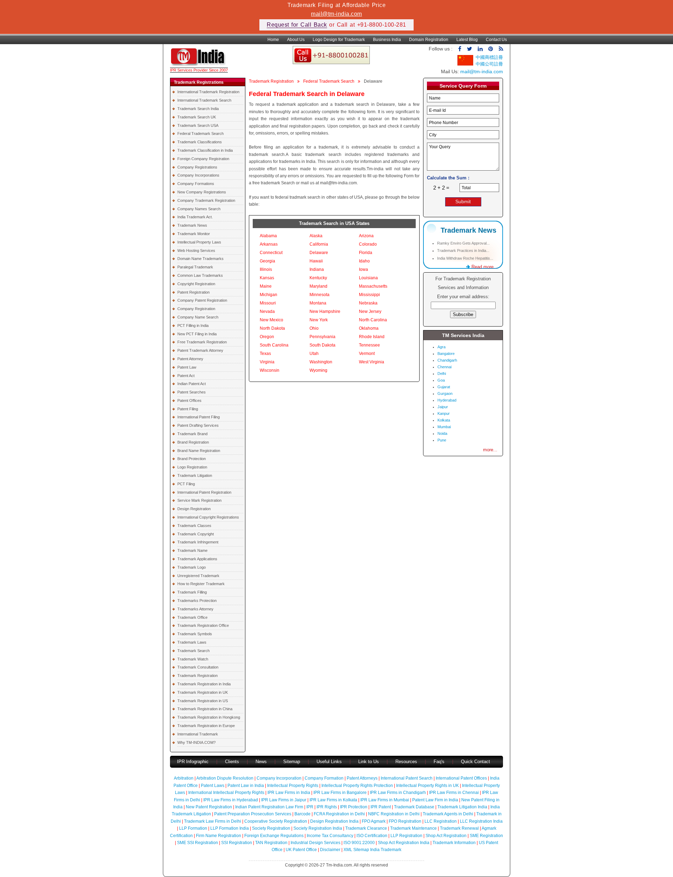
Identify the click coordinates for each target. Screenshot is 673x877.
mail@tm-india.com (336, 14)
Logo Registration (192, 467)
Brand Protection (191, 459)
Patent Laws (212, 785)
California (319, 244)
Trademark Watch (192, 659)
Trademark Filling (192, 592)
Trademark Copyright (195, 534)
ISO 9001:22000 (359, 842)
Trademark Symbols (194, 634)
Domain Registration (428, 39)
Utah (314, 353)
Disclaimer (330, 849)
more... (490, 449)
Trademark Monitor (193, 234)
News (262, 761)
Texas (265, 353)
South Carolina (274, 345)
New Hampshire (325, 311)
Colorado (368, 244)
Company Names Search (198, 209)
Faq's (439, 761)
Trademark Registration (197, 675)
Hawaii (316, 261)
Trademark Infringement (197, 542)
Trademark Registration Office (203, 625)
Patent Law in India (245, 785)
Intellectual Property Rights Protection (357, 785)
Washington (321, 361)
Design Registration (194, 509)
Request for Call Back (297, 25)
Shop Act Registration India (403, 842)
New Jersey (370, 311)
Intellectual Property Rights (292, 785)
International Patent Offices (461, 778)
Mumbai (444, 427)
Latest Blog (467, 39)
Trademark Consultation (197, 667)
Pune (441, 440)
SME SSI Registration (197, 842)
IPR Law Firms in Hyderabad (230, 799)
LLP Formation (193, 828)
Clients (232, 761)
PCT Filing (186, 484)
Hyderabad (446, 400)
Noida (442, 433)
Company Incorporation (279, 778)
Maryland (318, 286)
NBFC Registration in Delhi (394, 813)
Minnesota (319, 294)
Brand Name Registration (198, 450)
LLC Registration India (481, 821)
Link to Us (368, 761)
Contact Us (496, 39)
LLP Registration (406, 835)
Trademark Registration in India (204, 684)
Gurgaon (445, 393)
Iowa (363, 269)
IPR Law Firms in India (288, 792)
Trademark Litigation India (462, 806)
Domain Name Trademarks (200, 258)
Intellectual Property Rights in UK (427, 785)
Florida (365, 252)
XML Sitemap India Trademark (372, 849)
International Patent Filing (198, 417)
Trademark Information (454, 842)
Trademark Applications (197, 559)
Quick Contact (475, 761)
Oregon (267, 336)
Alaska (316, 235)
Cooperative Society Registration (275, 821)
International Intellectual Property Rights (226, 792)
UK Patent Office (301, 849)
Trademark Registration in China (204, 709)
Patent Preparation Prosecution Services (252, 813)
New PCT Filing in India (197, 334)
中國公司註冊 (489, 64)
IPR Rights (327, 806)
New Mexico (271, 319)
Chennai (444, 367)
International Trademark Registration (208, 92)
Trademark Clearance (366, 828)
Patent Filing (187, 409)
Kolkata (443, 420)
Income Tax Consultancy (330, 835)
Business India (387, 39)
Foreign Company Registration (203, 159)
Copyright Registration (196, 284)
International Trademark (197, 734)
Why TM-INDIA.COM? (196, 742)
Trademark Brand (192, 434)
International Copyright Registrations (208, 517)
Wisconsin (269, 370)
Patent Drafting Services (198, 425)
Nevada (267, 311)
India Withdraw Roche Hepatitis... (465, 258)
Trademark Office (192, 617)
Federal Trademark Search (200, 133)
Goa (441, 380)
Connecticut (271, 252)
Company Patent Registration (202, 300)
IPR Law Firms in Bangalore (340, 792)
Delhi (441, 373)
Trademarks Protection (197, 600)
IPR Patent (381, 806)
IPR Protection (353, 806)
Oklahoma (369, 328)
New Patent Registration (209, 806)
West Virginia (371, 361)
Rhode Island (372, 336)
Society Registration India (317, 828)
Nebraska (368, 303)
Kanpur (443, 413)
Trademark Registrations (199, 82)
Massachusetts (373, 286)
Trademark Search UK (196, 117)
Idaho (364, 261)
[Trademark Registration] (199, 64)
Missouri (268, 303)
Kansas (267, 277)
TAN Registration (271, 842)
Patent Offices (189, 400)
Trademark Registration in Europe (206, 726)
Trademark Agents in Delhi (448, 813)
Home (273, 39)
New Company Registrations (201, 192)
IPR (309, 806)
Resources (406, 761)
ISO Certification (371, 835)
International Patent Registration (204, 492)
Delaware (319, 252)
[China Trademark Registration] (465, 64)
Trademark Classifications (199, 142)
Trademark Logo (191, 567)
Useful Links (330, 761)
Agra (441, 347)
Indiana (317, 269)
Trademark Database (414, 806)
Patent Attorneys (362, 778)
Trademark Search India (198, 109)
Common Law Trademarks (200, 275)
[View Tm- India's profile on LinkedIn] (480, 49)
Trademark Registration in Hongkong (208, 717)
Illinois (266, 269)
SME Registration (486, 835)
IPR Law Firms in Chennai (454, 792)
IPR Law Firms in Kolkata (333, 799)
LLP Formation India (229, 828)
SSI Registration (236, 842)
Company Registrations (197, 167)
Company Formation (324, 778)
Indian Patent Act (191, 384)
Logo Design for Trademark (339, 39)
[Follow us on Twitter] (469, 49)
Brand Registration (193, 442)
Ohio (314, 328)
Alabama (268, 235)
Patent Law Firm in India (435, 799)
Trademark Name (192, 550)
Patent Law (186, 367)
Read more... (484, 266)
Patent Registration (193, 292)
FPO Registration (405, 821)
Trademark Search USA (197, 125)
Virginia (267, 361)
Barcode (302, 813)
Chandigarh (447, 360)
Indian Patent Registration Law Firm (269, 806)
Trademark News (192, 225)
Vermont (367, 353)
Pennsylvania (322, 336)
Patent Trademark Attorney (200, 350)
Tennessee (369, 345)
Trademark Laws (191, 642)
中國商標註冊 (489, 57)
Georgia (267, 261)
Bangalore (446, 353)
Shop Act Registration (446, 835)
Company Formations (195, 183)
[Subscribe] (501, 49)
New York (319, 319)
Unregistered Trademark (198, 576)
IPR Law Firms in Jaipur (283, 799)
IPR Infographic (193, 761)
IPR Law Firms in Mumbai (384, 799)
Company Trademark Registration (206, 200)
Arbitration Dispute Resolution (224, 778)
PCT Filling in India (193, 325)
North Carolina (373, 319)
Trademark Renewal (459, 828)
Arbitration (183, 778)
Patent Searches (191, 392)
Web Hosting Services (196, 250)
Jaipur (442, 407)
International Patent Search (407, 778)
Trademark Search (193, 651)
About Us (296, 39)
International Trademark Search (204, 100)
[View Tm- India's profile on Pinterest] (490, 49)
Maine (266, 286)
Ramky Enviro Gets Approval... (463, 243)
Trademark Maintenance (413, 828)
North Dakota (272, 328)
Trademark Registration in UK (202, 692)
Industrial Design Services (315, 842)
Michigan (268, 294)
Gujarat (443, 387)
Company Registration (196, 309)
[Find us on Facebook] (459, 49)
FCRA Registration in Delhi (339, 813)
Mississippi (369, 294)
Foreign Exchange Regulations (274, 835)
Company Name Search (197, 317)
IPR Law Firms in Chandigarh (398, 792)
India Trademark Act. (195, 217)
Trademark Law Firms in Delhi (212, 821)
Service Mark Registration (199, 500)
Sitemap (291, 761)
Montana (318, 303)
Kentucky (318, 277)
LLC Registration (440, 821)
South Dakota (322, 345)
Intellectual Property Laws (199, 242)
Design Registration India (334, 821)
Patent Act (186, 376)
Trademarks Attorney (195, 609)
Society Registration (271, 828)
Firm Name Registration (218, 835)
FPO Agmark (374, 821)
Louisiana (368, 277)
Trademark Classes (194, 525)
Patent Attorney (190, 359)
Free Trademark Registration (202, 342)
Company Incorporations (198, 175)
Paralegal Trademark (195, 267)
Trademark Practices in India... (463, 250)
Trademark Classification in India (205, 150)
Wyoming (318, 370)
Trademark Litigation (194, 475)
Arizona (366, 235)
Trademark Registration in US (202, 701)
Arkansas (269, 244)
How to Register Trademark (201, 584)
